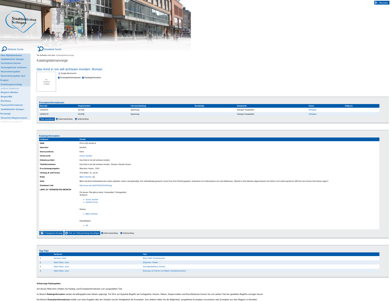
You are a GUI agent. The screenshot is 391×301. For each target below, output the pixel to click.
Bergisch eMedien (9, 92)
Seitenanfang (83, 119)
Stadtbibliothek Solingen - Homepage (12, 111)
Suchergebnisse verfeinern (14, 67)
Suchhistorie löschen (11, 63)
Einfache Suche (15, 49)
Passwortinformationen (12, 105)
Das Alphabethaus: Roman (154, 267)
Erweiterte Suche (52, 49)
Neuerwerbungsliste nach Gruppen (12, 78)
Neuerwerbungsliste (10, 71)
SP (87, 225)
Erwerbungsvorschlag (11, 84)
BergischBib (6, 96)
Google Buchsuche (69, 73)
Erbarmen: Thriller (150, 262)
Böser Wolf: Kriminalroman (154, 258)
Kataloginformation (92, 77)
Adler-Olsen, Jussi (61, 262)
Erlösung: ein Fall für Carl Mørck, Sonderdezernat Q (164, 271)
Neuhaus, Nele (60, 258)
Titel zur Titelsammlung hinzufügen (83, 233)
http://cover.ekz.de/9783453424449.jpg (96, 185)
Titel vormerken (47, 119)
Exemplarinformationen (70, 77)
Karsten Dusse (92, 202)
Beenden (383, 3)
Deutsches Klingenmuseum (14, 118)
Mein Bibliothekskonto (11, 55)
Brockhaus (6, 101)
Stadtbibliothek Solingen (12, 59)
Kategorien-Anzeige (54, 233)
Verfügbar (313, 110)
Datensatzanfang (65, 119)
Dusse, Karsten (86, 156)
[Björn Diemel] (85, 177)
